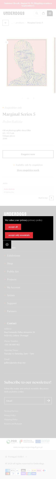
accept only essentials (19, 235)
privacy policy (35, 219)
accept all (13, 226)
